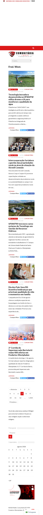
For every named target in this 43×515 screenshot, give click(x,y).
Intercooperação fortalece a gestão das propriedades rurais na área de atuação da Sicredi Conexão (21, 164)
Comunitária (28, 89)
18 (17, 466)
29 (32, 470)
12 (20, 398)
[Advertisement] (21, 24)
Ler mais (11, 128)
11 (15, 398)
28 (28, 470)
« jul (9, 480)
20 (24, 466)
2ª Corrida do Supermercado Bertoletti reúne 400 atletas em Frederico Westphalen (20, 351)
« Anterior (13, 389)
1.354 (31, 398)
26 (20, 470)
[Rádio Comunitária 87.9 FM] (21, 56)
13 (24, 462)
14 (28, 462)
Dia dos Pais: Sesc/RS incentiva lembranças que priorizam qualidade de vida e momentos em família (21, 291)
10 (10, 398)
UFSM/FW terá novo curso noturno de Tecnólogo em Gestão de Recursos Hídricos (20, 227)
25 (17, 470)
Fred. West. (14, 89)
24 (13, 470)
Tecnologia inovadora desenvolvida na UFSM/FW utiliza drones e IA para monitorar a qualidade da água (21, 99)
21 (28, 466)
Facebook (31, 130)
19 (20, 466)
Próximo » (13, 402)
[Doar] (21, 1)
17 (13, 466)
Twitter (24, 130)
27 (24, 470)
